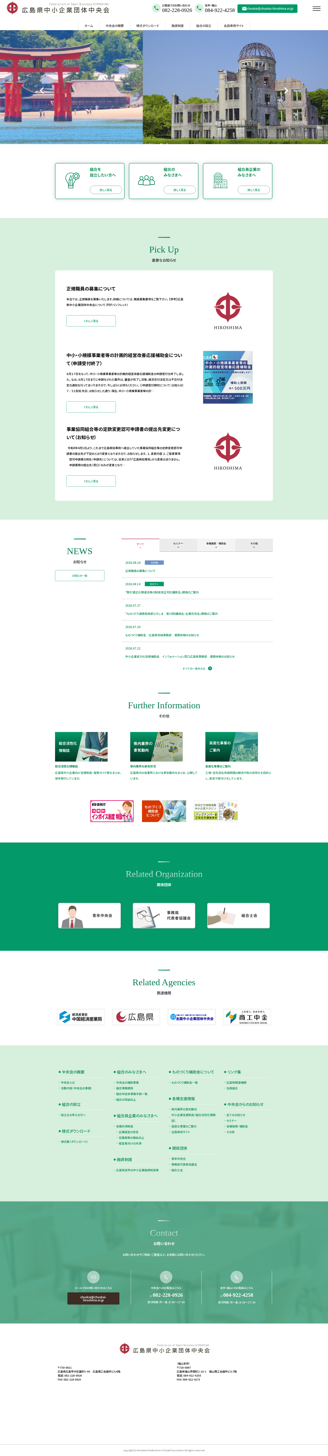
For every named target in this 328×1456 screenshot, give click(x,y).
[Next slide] (285, 90)
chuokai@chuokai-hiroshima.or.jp (270, 8)
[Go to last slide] (42, 90)
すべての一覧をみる (194, 668)
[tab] (140, 545)
